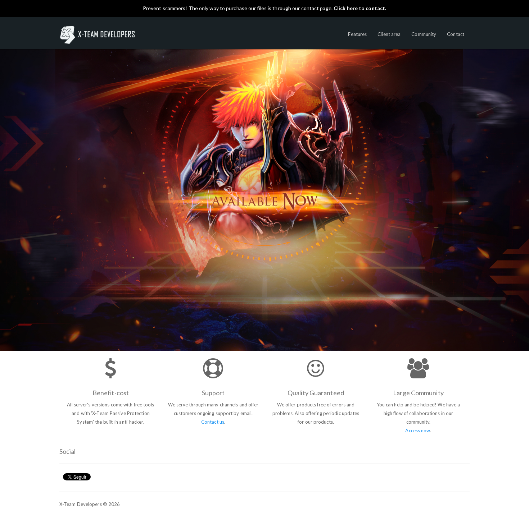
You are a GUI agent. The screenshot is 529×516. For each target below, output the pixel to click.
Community (423, 34)
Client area (389, 34)
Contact (455, 34)
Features (357, 34)
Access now (417, 430)
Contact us (212, 422)
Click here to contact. (360, 8)
